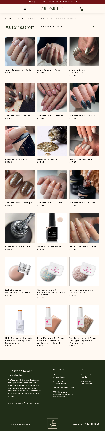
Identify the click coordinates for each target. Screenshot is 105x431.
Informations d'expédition (59, 376)
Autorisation (41, 19)
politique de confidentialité (59, 382)
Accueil (9, 19)
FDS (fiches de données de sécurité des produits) (63, 394)
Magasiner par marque (86, 382)
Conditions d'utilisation (63, 388)
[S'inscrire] (41, 403)
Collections (24, 19)
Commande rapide (86, 376)
